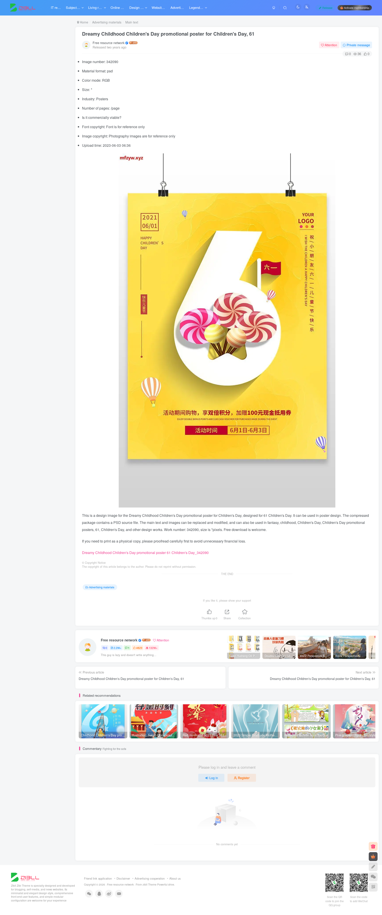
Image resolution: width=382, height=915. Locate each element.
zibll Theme (150, 884)
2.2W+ (117, 648)
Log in (213, 778)
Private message (358, 45)
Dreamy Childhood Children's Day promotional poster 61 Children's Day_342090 (145, 552)
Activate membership (356, 8)
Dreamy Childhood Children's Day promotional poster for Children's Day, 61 (168, 33)
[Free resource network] (25, 877)
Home (83, 22)
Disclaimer (123, 878)
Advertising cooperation (150, 878)
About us (175, 878)
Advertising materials (106, 22)
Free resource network (108, 43)
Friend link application (98, 878)
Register (244, 778)
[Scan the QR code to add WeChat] (373, 877)
